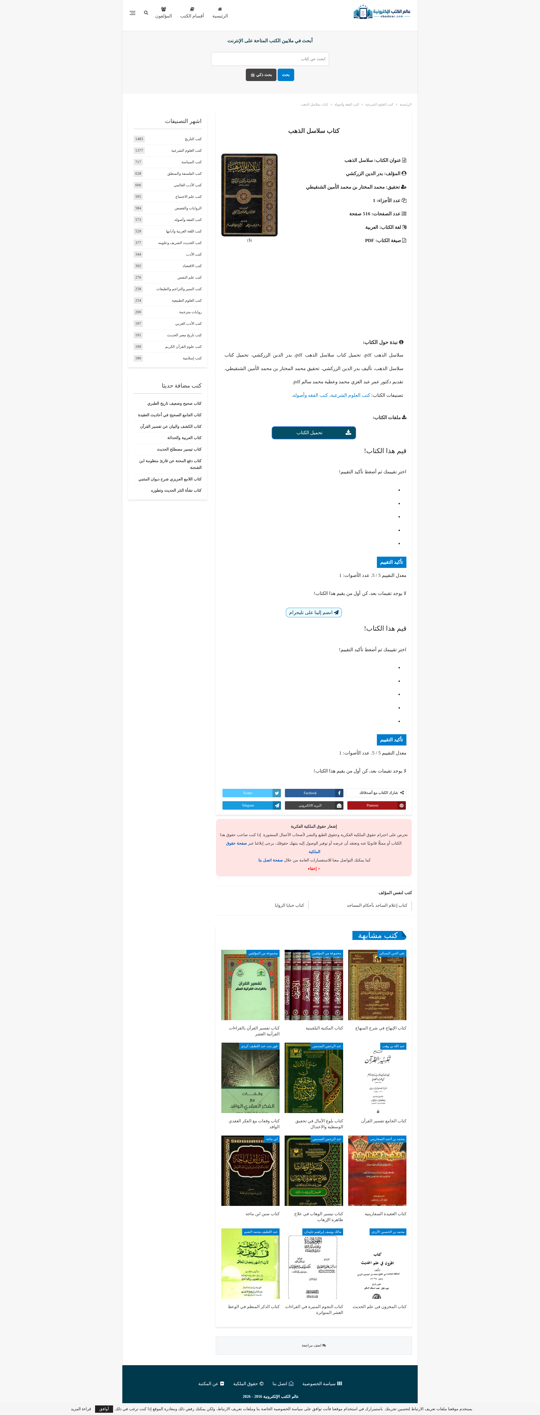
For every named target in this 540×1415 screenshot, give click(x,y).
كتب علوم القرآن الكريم (183, 346)
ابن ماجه (272, 1139)
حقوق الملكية (245, 1383)
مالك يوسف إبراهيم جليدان (322, 1232)
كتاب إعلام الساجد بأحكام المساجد (377, 905)
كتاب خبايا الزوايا (289, 905)
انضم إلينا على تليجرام (311, 612)
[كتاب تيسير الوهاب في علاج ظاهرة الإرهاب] (314, 1171)
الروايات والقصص (188, 208)
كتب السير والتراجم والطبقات (179, 289)
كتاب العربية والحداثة (184, 438)
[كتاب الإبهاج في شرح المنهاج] (377, 985)
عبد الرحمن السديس (326, 1046)
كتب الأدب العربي (188, 323)
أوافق (104, 1409)
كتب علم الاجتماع (189, 196)
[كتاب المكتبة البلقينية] (314, 985)
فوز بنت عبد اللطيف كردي (259, 1046)
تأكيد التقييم (391, 562)
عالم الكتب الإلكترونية (281, 1396)
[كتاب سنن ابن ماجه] (250, 1171)
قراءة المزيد (81, 1409)
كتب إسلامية (192, 358)
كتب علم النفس (189, 277)
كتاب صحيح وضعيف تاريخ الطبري (174, 403)
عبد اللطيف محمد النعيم (261, 1232)
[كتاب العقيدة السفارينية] (377, 1171)
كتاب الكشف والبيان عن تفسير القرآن (171, 426)
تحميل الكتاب (309, 432)
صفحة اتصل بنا (270, 860)
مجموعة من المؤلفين (326, 953)
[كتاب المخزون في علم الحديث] (377, 1263)
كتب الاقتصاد (192, 266)
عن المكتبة (208, 1383)
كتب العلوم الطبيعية (187, 300)
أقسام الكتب (192, 16)
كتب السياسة (191, 162)
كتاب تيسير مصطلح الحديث (179, 449)
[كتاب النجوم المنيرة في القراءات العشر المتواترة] (314, 1263)
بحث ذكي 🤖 (261, 75)
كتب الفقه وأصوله (310, 395)
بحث (286, 75)
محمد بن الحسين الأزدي (388, 1232)
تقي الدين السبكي (391, 953)
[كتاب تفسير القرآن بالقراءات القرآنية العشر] (250, 985)
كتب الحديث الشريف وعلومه (180, 243)
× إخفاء (314, 869)
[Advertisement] (313, 289)
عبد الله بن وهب (393, 1046)
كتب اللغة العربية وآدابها (184, 231)
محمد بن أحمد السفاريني (387, 1139)
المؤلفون (163, 16)
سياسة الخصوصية (319, 1383)
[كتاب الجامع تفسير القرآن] (377, 1078)
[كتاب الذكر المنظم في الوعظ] (250, 1263)
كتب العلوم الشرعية (350, 395)
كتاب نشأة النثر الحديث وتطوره (176, 490)
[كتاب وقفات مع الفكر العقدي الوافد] (250, 1078)
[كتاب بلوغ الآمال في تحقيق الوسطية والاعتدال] (314, 1078)
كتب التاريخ (193, 139)
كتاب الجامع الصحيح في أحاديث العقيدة (170, 415)
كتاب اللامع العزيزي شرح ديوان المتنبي (170, 479)
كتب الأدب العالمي (188, 185)
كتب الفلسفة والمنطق (184, 173)
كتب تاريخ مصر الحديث (184, 335)
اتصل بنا (280, 1383)
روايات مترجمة (190, 312)
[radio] (308, 490)
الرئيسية (220, 16)
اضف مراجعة (312, 1345)
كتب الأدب (194, 254)
